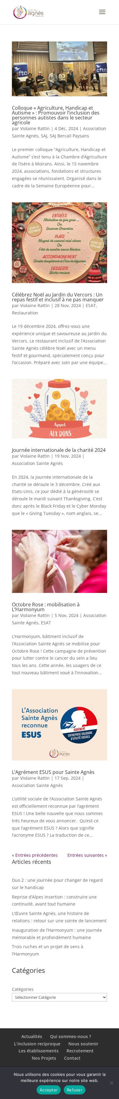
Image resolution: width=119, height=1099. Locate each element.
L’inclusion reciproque (37, 1044)
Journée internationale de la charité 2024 (59, 450)
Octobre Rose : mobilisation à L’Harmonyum (46, 607)
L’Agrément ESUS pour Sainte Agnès (53, 772)
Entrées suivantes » (87, 855)
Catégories (23, 989)
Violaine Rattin (35, 128)
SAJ (44, 136)
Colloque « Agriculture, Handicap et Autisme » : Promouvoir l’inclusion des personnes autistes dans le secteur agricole (55, 115)
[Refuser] (111, 1083)
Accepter (49, 1089)
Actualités (31, 1036)
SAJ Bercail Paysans (69, 136)
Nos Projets (44, 1058)
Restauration (25, 313)
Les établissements (39, 1051)
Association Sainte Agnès (37, 463)
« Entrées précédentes (35, 855)
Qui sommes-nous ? (70, 1036)
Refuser (74, 1089)
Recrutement (80, 1051)
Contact (72, 1058)
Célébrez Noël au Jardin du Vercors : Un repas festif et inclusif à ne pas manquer (58, 297)
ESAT (91, 305)
